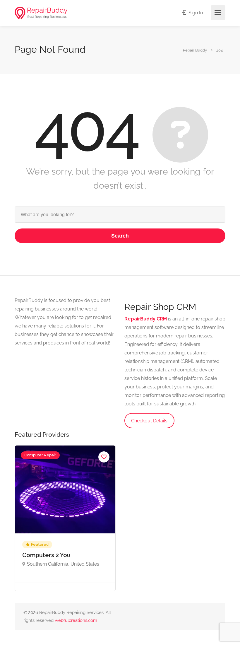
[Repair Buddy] (41, 13)
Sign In (195, 13)
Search (120, 236)
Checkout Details (149, 421)
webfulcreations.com (76, 620)
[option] (65, 518)
